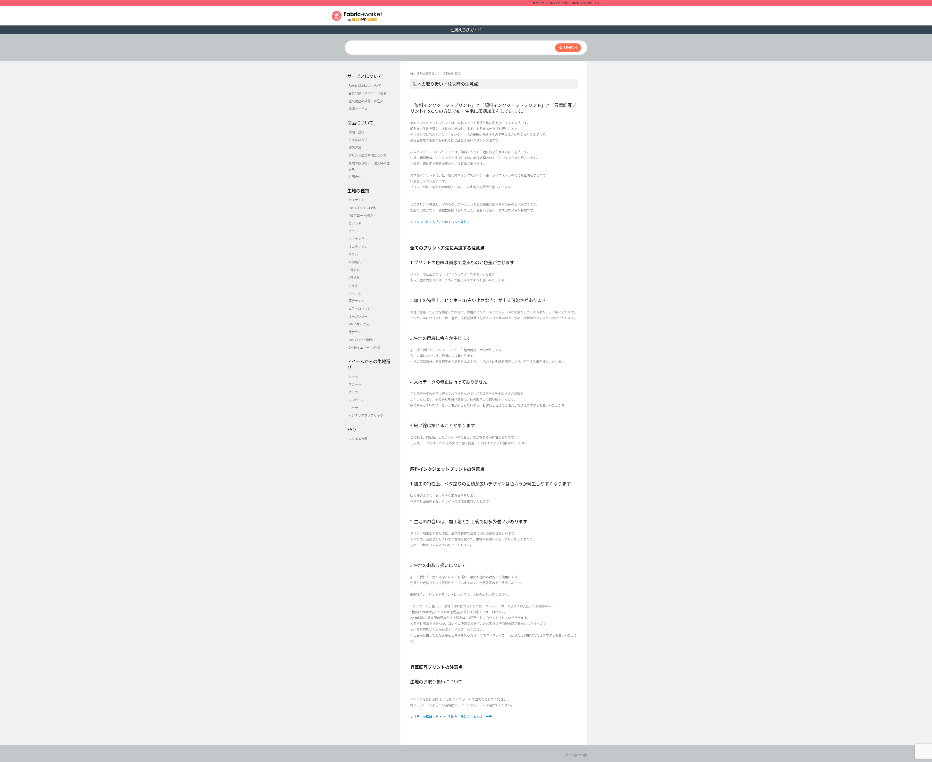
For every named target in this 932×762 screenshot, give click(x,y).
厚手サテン (356, 301)
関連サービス (358, 109)
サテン (353, 254)
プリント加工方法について (367, 155)
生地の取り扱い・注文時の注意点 (369, 166)
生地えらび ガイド (466, 30)
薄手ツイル (356, 332)
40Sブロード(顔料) (361, 339)
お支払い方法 (358, 140)
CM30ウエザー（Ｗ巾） (365, 347)
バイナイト (356, 200)
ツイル (353, 285)
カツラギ (355, 223)
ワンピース (356, 400)
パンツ (353, 392)
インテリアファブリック (366, 415)
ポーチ (353, 407)
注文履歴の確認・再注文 (366, 101)
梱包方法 (355, 147)
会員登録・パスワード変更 (367, 93)
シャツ (353, 376)
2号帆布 (354, 277)
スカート (355, 384)
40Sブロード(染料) (361, 215)
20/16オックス (359, 324)
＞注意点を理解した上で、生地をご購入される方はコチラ (451, 716)
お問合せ (355, 176)
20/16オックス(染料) (363, 207)
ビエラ (353, 231)
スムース (355, 293)
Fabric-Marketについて (365, 85)
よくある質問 (358, 438)
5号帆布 (354, 270)
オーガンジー (358, 316)
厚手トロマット (360, 308)
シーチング (356, 239)
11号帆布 (355, 262)
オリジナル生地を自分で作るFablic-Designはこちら (567, 3)
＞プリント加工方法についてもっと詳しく (440, 222)
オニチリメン (358, 246)
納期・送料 (356, 132)
